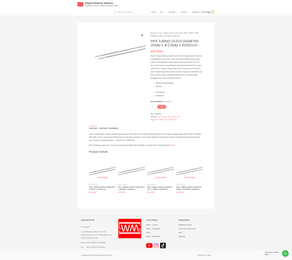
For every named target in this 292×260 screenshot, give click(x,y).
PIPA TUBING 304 (170, 120)
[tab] (93, 128)
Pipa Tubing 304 (176, 33)
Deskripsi (93, 128)
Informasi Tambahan (108, 128)
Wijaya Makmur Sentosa (99, 3)
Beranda (154, 33)
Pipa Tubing (163, 33)
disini (173, 145)
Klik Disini (157, 51)
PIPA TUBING (158, 120)
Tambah (161, 107)
